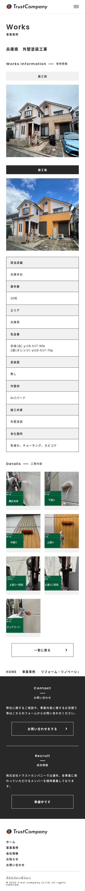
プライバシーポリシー (18, 877)
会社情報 (12, 853)
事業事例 (12, 847)
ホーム (10, 842)
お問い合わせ (15, 865)
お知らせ (12, 859)
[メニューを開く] (76, 6)
